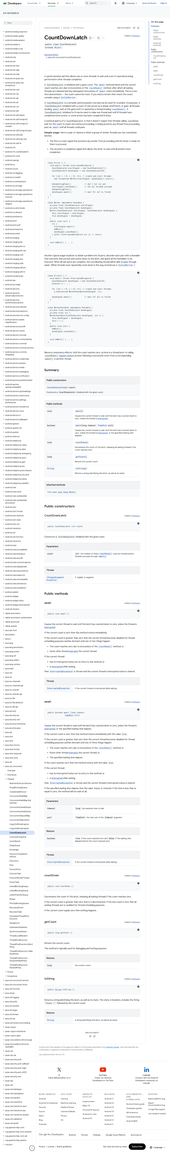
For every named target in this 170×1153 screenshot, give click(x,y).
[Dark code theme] (138, 159)
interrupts (73, 651)
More (68, 3)
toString (80, 468)
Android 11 (109, 1124)
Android (42, 1098)
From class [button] (62, 492)
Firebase (96, 1135)
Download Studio (133, 1117)
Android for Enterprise (48, 1103)
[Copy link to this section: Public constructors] (77, 506)
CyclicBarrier (68, 97)
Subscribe (137, 1146)
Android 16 (109, 1103)
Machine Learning (68, 1103)
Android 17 (109, 1098)
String (50, 468)
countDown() (95, 88)
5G (62, 1120)
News (41, 1115)
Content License (112, 1047)
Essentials (32, 3)
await (102, 85)
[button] (17, 32)
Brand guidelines (64, 1147)
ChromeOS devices (91, 1110)
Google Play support (156, 1109)
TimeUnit (102, 425)
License (51, 1147)
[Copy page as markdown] (98, 38)
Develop (52, 3)
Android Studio (149, 3)
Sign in (163, 3)
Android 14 (109, 1111)
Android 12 (109, 1120)
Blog (41, 1120)
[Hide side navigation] (32, 1148)
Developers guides (134, 1108)
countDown (81, 442)
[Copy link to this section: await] (53, 603)
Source (42, 1111)
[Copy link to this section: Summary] (61, 370)
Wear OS (86, 1105)
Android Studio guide (135, 1104)
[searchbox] (18, 23)
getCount (80, 456)
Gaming (64, 1098)
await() (102, 556)
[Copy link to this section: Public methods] (70, 594)
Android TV (87, 1118)
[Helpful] (134, 28)
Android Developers (52, 28)
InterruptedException (61, 671)
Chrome (84, 1135)
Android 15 (109, 1107)
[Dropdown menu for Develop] (59, 3)
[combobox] (97, 3)
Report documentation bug (156, 1104)
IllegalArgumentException (55, 578)
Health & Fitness (67, 1107)
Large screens (88, 1101)
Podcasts (42, 1124)
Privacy (64, 1115)
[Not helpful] (138, 28)
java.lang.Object (51, 55)
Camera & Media (68, 1111)
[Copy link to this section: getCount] (59, 922)
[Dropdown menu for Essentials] (41, 3)
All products (136, 1135)
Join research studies (157, 1113)
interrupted (103, 418)
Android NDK (131, 1121)
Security (42, 1107)
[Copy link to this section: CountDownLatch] (69, 515)
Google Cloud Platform (116, 1135)
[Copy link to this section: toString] (57, 979)
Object (57, 47)
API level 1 (136, 36)
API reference (11, 13)
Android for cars (89, 1114)
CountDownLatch (55, 387)
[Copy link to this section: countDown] (61, 875)
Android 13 (109, 1115)
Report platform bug (156, 1098)
